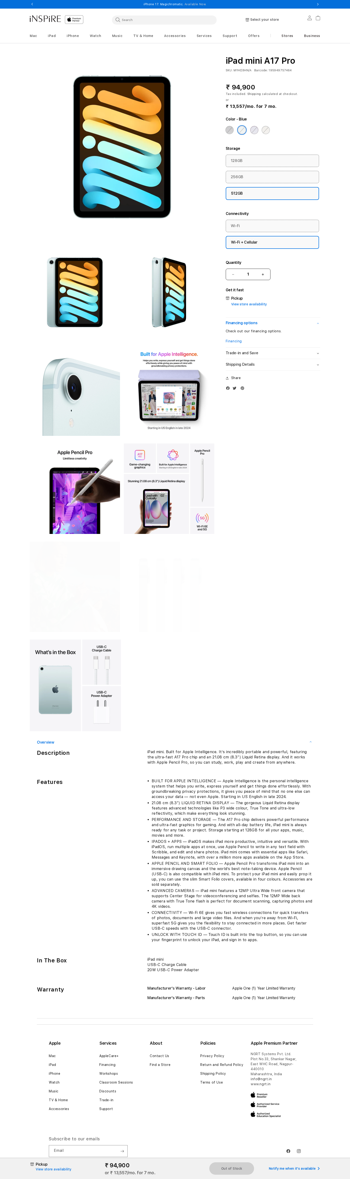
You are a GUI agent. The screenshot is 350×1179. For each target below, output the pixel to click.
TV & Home (58, 1100)
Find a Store (160, 1065)
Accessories (59, 1109)
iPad (52, 1065)
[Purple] (254, 130)
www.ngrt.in (261, 1084)
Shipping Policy (213, 1073)
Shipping (254, 94)
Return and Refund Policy (221, 1065)
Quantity (233, 262)
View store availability (249, 304)
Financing (234, 341)
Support (106, 1109)
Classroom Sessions (116, 1082)
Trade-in (106, 1100)
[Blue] (242, 130)
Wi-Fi (235, 226)
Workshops (108, 1073)
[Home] (45, 18)
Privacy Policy (212, 1056)
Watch (54, 1082)
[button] (33, 36)
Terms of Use (211, 1082)
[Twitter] (235, 389)
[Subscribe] (122, 1151)
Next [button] (317, 4)
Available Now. (195, 4)
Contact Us (159, 1056)
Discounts (107, 1091)
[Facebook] (229, 389)
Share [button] (236, 378)
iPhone (54, 1073)
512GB (237, 193)
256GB (237, 177)
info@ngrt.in (261, 1079)
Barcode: (261, 70)
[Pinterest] (243, 389)
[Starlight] (266, 130)
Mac (52, 1056)
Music (54, 1091)
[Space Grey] (229, 130)
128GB (237, 160)
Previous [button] (32, 4)
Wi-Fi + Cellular (244, 242)
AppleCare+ (109, 1056)
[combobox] (164, 20)
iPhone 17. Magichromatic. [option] (175, 4)
